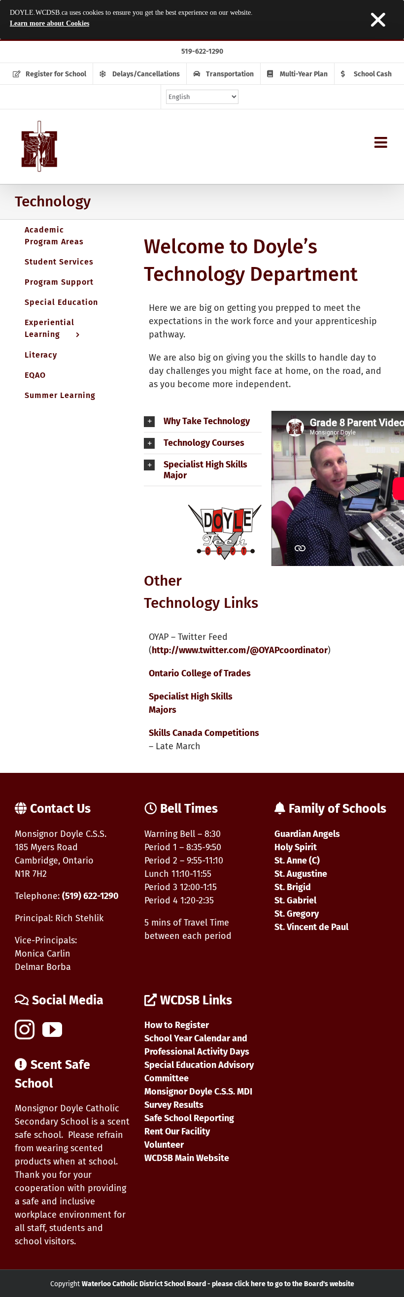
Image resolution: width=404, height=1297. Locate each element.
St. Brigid (292, 887)
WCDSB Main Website (186, 1158)
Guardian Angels (307, 834)
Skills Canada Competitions (204, 733)
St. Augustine (300, 873)
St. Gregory (296, 913)
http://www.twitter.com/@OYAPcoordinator (240, 650)
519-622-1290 (202, 51)
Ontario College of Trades (200, 673)
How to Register (176, 1025)
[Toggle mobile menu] (381, 142)
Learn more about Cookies (49, 23)
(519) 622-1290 (90, 896)
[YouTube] (52, 1029)
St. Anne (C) (297, 860)
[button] (203, 421)
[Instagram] (24, 1029)
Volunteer (164, 1144)
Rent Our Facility (177, 1131)
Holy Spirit (295, 847)
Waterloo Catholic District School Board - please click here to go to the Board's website (218, 1284)
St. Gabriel (295, 900)
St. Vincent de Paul (311, 927)
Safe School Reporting (189, 1118)
